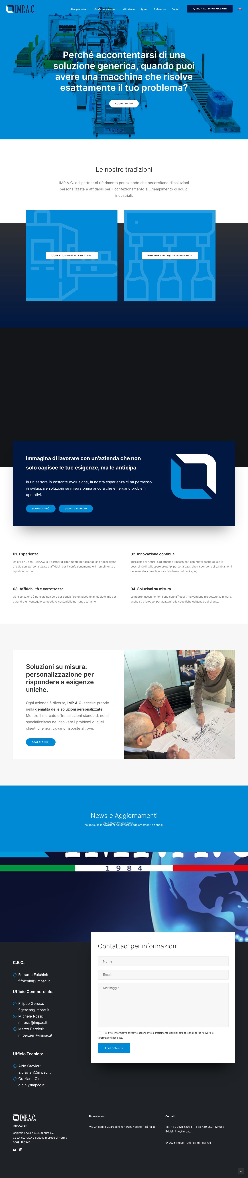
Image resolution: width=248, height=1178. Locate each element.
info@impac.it (183, 1131)
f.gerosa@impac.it (33, 1010)
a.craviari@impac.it (34, 1072)
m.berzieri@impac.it (35, 1035)
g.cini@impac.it (31, 1085)
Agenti (144, 9)
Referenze (160, 9)
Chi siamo (129, 9)
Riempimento (78, 9)
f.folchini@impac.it (34, 981)
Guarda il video (76, 508)
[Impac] (20, 9)
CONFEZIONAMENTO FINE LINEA (72, 255)
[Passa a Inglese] (239, 9)
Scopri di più (124, 103)
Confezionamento (104, 9)
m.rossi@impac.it (32, 1022)
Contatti (176, 9)
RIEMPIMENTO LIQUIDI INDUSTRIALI (169, 255)
